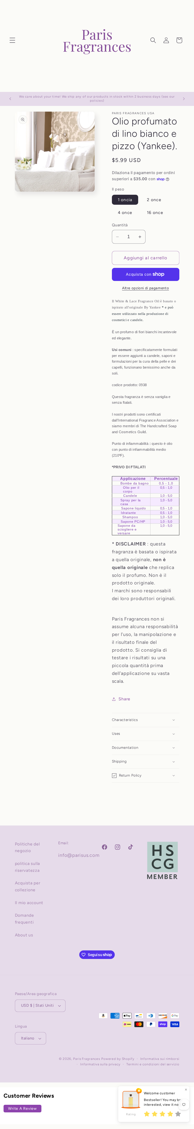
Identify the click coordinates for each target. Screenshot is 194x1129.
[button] (12, 40)
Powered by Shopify (117, 1059)
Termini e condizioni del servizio (152, 1064)
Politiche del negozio (27, 847)
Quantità (120, 225)
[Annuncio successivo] (184, 99)
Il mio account (29, 902)
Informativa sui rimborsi (159, 1059)
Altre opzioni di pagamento (145, 288)
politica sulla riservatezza (27, 867)
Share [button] (124, 698)
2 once (154, 199)
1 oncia (125, 199)
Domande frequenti (24, 919)
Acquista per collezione (27, 886)
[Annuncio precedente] (10, 99)
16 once (155, 212)
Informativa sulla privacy (100, 1064)
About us (24, 934)
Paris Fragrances (86, 1059)
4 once (125, 212)
